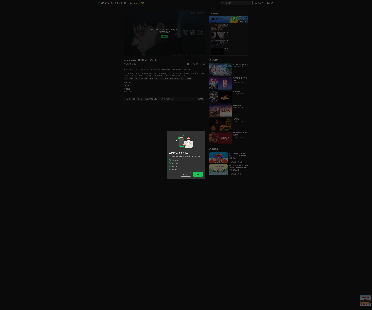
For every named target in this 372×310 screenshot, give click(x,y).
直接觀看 (186, 174)
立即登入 (198, 174)
